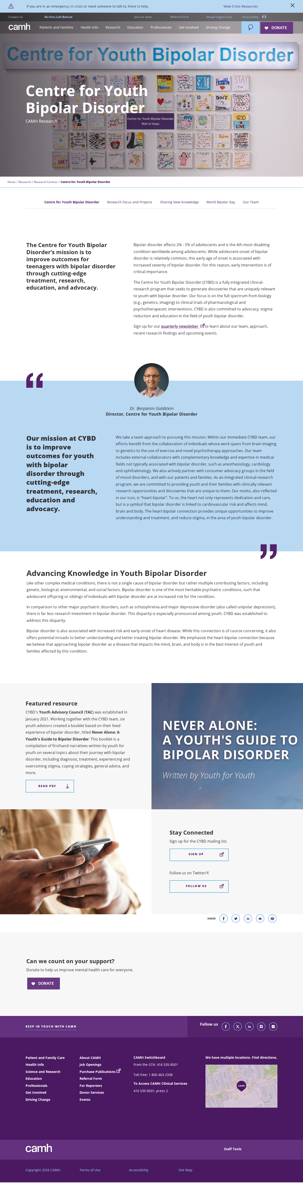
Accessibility (250, 17)
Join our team (143, 17)
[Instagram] (261, 1026)
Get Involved (36, 1092)
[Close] (292, 6)
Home (12, 182)
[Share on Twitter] (236, 919)
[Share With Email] (260, 919)
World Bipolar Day (220, 202)
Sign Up (196, 854)
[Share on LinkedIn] (248, 919)
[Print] (272, 919)
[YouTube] (273, 1026)
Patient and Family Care (45, 1057)
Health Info (35, 1064)
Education (34, 1078)
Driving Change (38, 1099)
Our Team (251, 202)
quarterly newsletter (180, 326)
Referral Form (179, 17)
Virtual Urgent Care (219, 17)
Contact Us (16, 17)
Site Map (185, 1170)
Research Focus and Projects (129, 202)
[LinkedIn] (249, 1026)
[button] (56, 27)
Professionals (36, 1085)
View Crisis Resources (240, 6)
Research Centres (46, 182)
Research (25, 182)
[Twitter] (237, 1026)
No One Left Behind (58, 17)
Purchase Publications (98, 1071)
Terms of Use (90, 1170)
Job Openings (90, 1064)
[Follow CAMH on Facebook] (226, 1026)
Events (85, 1099)
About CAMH (90, 1057)
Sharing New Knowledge (179, 202)
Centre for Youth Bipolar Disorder (71, 202)
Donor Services (92, 1092)
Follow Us (196, 886)
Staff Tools (232, 1149)
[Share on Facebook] (223, 919)
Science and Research (43, 1071)
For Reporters (91, 1085)
